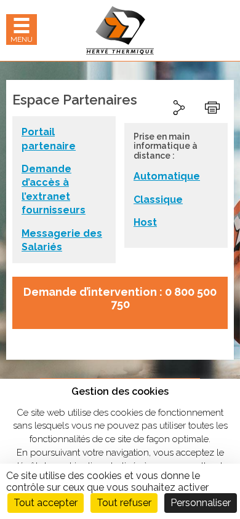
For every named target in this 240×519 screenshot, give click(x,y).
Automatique (167, 176)
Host (145, 222)
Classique (158, 199)
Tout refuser (124, 503)
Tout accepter (46, 503)
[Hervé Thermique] (120, 30)
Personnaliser (200, 503)
